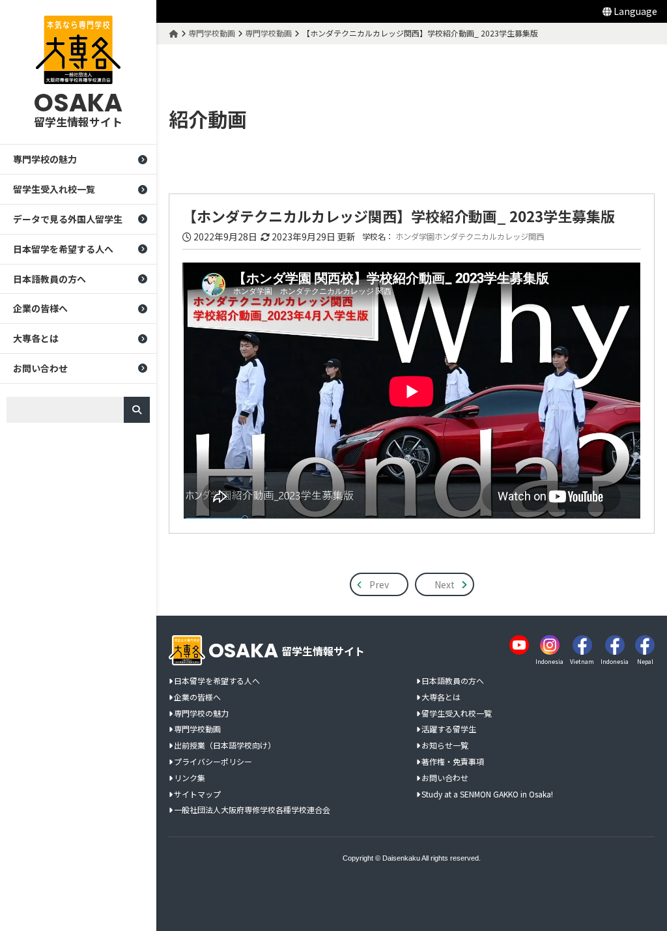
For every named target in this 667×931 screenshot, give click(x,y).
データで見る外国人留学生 (67, 218)
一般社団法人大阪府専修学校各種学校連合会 (252, 810)
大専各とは (36, 338)
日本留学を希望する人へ (63, 248)
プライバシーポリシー (213, 762)
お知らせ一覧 (444, 746)
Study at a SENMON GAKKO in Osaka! (487, 794)
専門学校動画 (197, 729)
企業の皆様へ (40, 308)
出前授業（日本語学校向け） (225, 746)
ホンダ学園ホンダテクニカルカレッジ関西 (469, 237)
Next (444, 584)
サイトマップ (197, 794)
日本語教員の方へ (49, 278)
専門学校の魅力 (45, 158)
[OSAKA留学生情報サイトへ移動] (173, 32)
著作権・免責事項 (452, 762)
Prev (379, 584)
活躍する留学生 (448, 729)
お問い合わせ (40, 368)
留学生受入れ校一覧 (54, 188)
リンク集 (189, 778)
